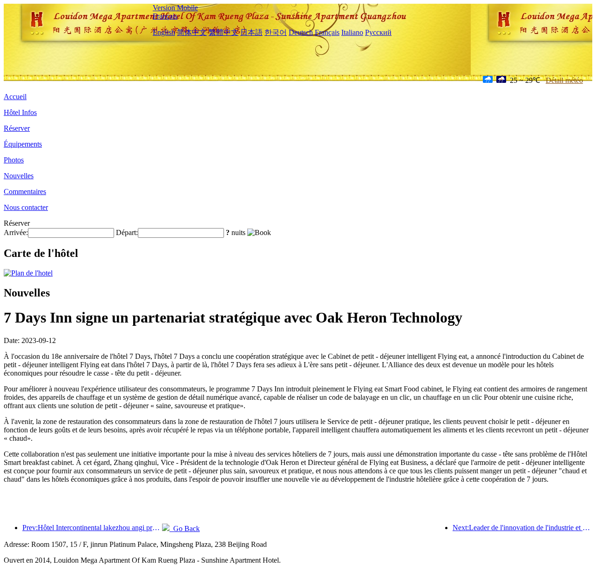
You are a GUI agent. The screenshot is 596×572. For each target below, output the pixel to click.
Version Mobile (175, 8)
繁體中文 (223, 32)
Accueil (15, 97)
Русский (378, 32)
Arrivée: (16, 232)
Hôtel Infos (20, 112)
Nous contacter (26, 207)
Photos (14, 160)
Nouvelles (19, 176)
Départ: (127, 232)
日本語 (251, 32)
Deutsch (301, 32)
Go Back (184, 528)
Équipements (23, 144)
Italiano (352, 32)
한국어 (275, 32)
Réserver (17, 128)
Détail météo (564, 80)
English (164, 32)
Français (165, 16)
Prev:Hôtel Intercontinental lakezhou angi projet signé (92, 528)
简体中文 (192, 32)
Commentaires (25, 191)
